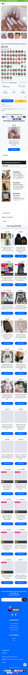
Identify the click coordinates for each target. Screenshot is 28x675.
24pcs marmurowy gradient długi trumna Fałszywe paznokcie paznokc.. (14, 143)
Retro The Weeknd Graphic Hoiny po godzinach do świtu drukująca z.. (21, 249)
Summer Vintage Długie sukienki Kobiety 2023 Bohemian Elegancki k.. (7, 456)
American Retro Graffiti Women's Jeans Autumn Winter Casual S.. (21, 279)
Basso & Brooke (15, 667)
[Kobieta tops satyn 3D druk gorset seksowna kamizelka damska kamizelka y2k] (21, 447)
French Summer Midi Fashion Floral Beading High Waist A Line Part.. (7, 307)
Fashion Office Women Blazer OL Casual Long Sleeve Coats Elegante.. (21, 546)
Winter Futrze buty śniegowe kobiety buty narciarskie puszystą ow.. (7, 427)
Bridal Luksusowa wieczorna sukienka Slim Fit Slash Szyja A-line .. (20, 337)
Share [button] (3, 104)
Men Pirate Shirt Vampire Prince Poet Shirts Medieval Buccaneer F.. (7, 487)
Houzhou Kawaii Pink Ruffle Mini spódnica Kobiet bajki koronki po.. (7, 397)
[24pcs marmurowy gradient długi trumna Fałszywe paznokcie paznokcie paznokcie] (14, 133)
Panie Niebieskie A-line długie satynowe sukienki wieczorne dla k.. (7, 249)
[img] (6, 166)
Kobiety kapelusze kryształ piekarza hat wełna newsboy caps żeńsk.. (21, 367)
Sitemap (4, 662)
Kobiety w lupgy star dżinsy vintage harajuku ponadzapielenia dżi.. (21, 576)
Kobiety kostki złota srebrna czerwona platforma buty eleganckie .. (21, 427)
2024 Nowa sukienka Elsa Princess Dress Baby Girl (7, 576)
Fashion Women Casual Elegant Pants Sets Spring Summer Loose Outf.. (21, 487)
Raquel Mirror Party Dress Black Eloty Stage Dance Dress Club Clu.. (21, 307)
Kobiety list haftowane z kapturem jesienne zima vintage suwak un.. (21, 396)
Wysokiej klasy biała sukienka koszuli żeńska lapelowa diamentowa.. (7, 366)
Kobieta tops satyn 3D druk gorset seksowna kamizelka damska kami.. (20, 457)
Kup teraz (20, 101)
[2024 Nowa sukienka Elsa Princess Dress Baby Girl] (7, 567)
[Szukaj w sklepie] (23, 3)
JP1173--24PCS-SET (16, 66)
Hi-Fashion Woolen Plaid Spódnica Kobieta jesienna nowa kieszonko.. (7, 337)
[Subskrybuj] (24, 600)
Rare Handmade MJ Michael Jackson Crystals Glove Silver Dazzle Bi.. (21, 517)
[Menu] (26, 3)
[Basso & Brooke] (3, 3)
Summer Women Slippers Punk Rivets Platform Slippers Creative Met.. (7, 517)
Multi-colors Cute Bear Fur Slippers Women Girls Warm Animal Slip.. (7, 279)
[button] (1, 1)
